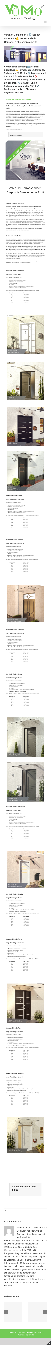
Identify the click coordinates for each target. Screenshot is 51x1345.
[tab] (25, 190)
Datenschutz (22, 1335)
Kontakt (31, 1335)
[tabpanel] (25, 678)
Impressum (39, 1332)
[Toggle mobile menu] (45, 21)
